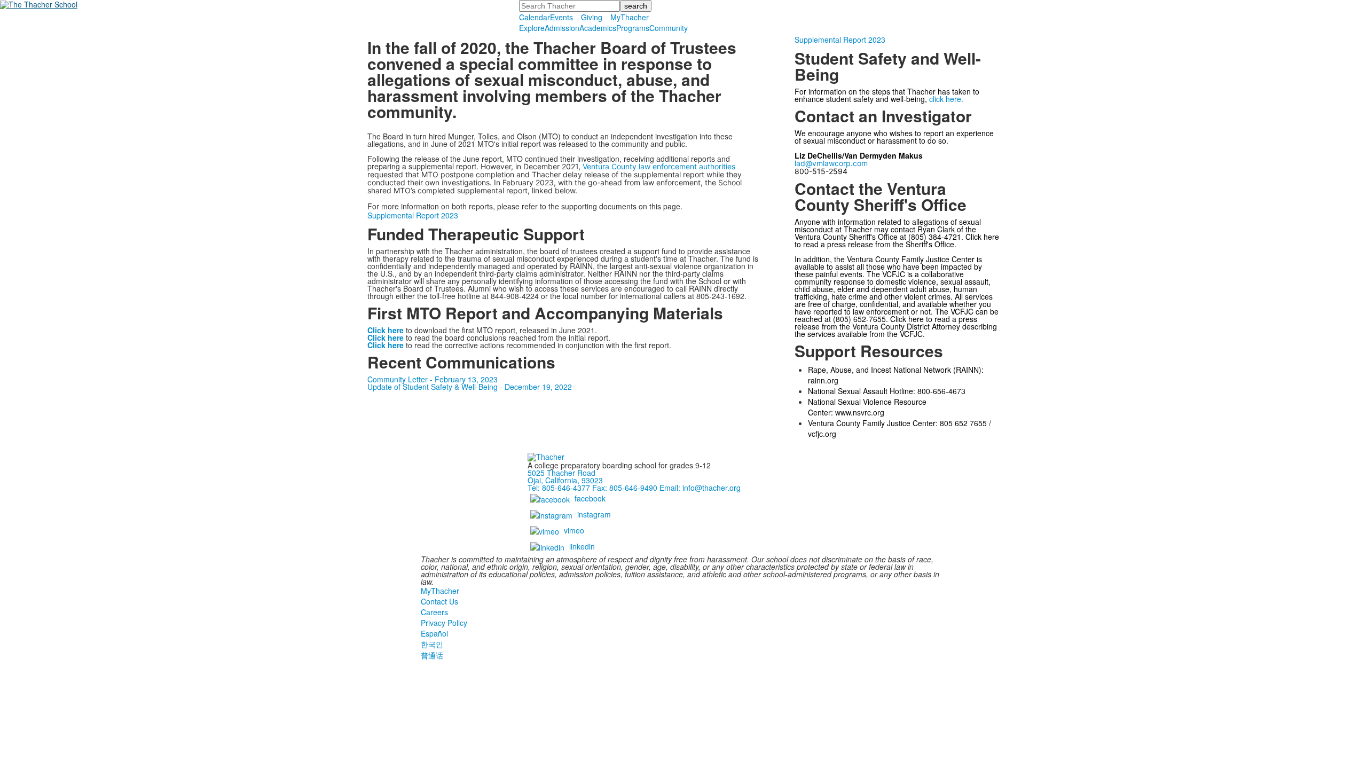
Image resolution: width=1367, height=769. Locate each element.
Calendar (534, 17)
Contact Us (439, 601)
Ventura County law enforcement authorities (659, 166)
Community (668, 27)
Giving (591, 17)
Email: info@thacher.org (700, 487)
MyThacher (629, 17)
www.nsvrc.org (859, 412)
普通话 (432, 655)
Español (434, 633)
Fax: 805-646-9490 (624, 487)
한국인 (432, 644)
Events (561, 17)
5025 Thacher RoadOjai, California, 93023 (565, 476)
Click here (385, 345)
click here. (946, 98)
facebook (590, 498)
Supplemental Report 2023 (412, 215)
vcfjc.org (822, 433)
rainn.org (823, 380)
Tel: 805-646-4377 (559, 487)
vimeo (574, 530)
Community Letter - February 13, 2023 (432, 379)
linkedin (582, 546)
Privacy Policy (444, 622)
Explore (532, 27)
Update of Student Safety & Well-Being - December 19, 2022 (469, 386)
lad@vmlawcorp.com (831, 163)
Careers (434, 612)
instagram (594, 514)
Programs (632, 27)
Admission (562, 27)
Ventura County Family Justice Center (911, 259)
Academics (597, 27)
